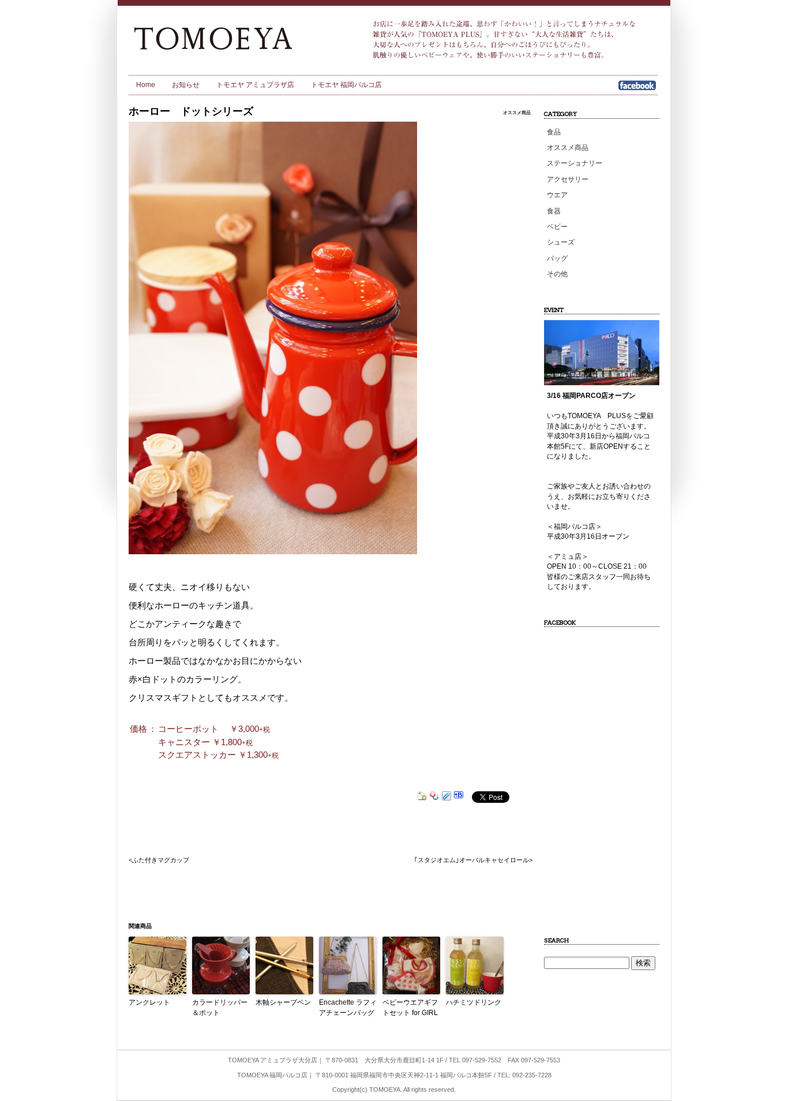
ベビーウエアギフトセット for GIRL (410, 1007)
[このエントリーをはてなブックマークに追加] (458, 797)
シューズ (561, 242)
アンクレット (149, 1002)
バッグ (557, 258)
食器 (554, 211)
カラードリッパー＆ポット (219, 1007)
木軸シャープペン (283, 1002)
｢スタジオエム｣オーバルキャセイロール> (473, 859)
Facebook (637, 89)
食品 (554, 132)
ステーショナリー (574, 163)
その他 (557, 274)
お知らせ (186, 85)
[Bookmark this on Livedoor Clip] (446, 797)
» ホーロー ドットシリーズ (233, 37)
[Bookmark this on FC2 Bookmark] (422, 797)
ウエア (557, 195)
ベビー (557, 227)
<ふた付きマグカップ (159, 859)
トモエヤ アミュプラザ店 (255, 85)
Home (145, 85)
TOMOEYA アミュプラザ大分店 (272, 1060)
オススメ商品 (517, 112)
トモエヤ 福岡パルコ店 (346, 85)
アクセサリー (567, 179)
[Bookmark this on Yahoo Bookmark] (434, 797)
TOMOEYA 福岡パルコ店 (272, 1075)
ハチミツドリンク (473, 1002)
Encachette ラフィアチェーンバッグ (348, 1007)
